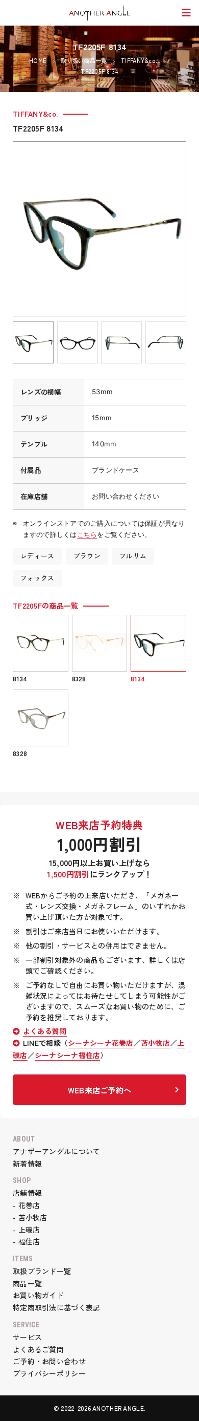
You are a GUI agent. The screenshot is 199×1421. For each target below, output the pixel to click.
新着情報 (27, 1163)
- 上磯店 (26, 1229)
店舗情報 (27, 1193)
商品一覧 (27, 1283)
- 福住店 (26, 1241)
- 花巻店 (26, 1205)
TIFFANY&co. (35, 114)
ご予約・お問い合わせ (49, 1361)
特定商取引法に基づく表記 (56, 1307)
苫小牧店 (155, 1043)
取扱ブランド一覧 (42, 1271)
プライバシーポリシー (49, 1373)
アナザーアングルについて (56, 1151)
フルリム (132, 556)
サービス (27, 1337)
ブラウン (87, 556)
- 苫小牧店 (30, 1217)
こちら (87, 534)
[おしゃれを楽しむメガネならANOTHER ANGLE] (99, 13)
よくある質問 (45, 1031)
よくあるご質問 (38, 1349)
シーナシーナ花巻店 (101, 1043)
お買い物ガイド (38, 1295)
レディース (37, 556)
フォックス (37, 578)
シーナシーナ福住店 (68, 1055)
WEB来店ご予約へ (100, 1089)
